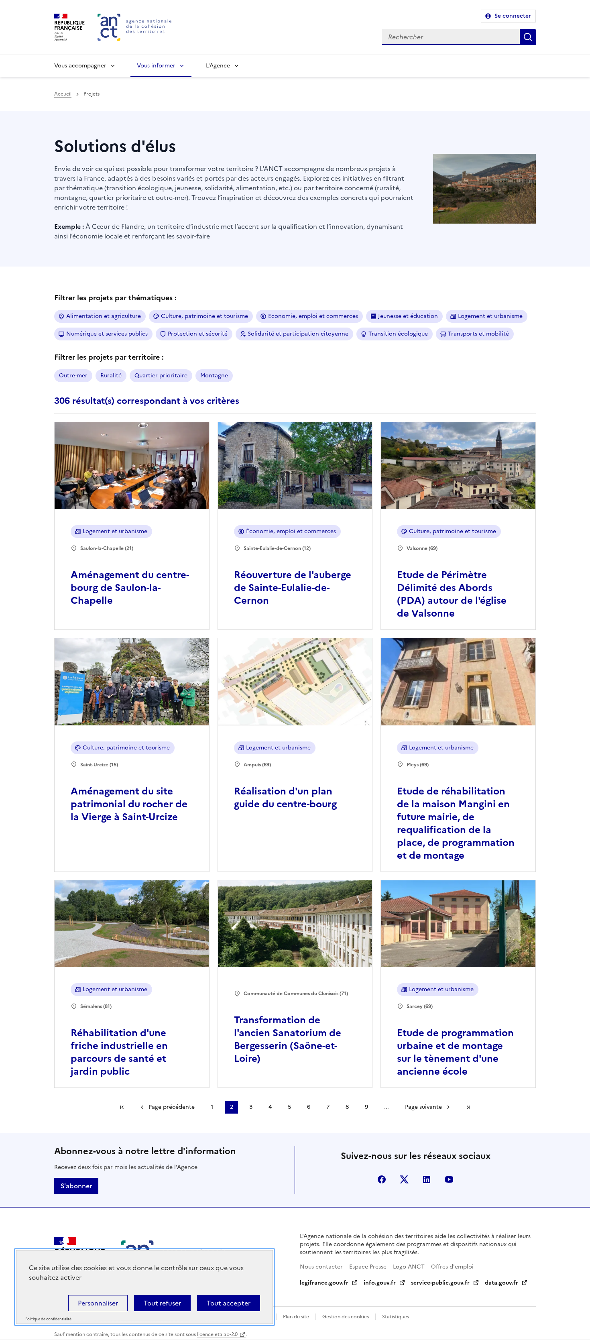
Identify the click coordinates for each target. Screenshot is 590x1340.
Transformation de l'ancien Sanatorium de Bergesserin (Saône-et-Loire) (287, 1039)
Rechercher (528, 37)
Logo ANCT (409, 1267)
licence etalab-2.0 (217, 1334)
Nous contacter (321, 1267)
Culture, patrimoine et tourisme (204, 316)
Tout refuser (162, 1303)
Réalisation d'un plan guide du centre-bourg (285, 797)
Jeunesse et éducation (408, 316)
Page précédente (172, 1107)
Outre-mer (73, 375)
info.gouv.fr (380, 1283)
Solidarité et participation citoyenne (298, 334)
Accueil (62, 94)
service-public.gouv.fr (440, 1283)
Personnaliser (98, 1303)
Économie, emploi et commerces (313, 316)
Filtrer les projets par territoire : (109, 357)
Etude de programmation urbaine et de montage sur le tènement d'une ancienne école (455, 1052)
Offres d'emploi (452, 1267)
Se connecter (512, 16)
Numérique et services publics (107, 334)
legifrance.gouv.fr (324, 1283)
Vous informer (156, 65)
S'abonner (76, 1186)
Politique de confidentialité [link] (48, 1319)
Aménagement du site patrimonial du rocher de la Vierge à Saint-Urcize (129, 804)
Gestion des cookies (345, 1316)
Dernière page (468, 1107)
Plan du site (296, 1316)
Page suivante (423, 1107)
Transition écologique (398, 334)
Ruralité (111, 375)
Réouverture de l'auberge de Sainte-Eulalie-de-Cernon (292, 588)
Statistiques (395, 1316)
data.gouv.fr (501, 1283)
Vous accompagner (80, 65)
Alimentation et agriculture (103, 316)
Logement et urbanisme (490, 316)
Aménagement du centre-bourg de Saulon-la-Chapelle (130, 588)
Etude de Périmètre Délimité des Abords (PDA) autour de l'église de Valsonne (452, 594)
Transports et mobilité (478, 334)
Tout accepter (228, 1303)
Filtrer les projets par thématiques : (115, 297)
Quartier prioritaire (160, 375)
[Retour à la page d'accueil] (134, 27)
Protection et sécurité (198, 334)
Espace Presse (368, 1267)
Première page (122, 1107)
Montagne (214, 375)
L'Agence (218, 65)
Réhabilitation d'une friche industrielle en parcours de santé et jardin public (119, 1052)
